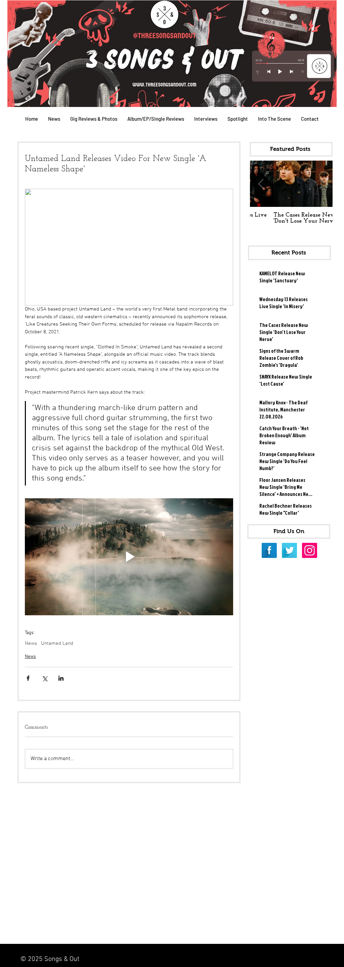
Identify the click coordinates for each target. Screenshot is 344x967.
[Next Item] (322, 184)
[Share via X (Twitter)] (44, 678)
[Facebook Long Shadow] (269, 550)
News (31, 643)
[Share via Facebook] (28, 678)
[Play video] (129, 556)
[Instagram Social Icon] (309, 550)
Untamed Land (57, 643)
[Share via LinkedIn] (61, 678)
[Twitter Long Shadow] (289, 550)
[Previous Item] (261, 184)
